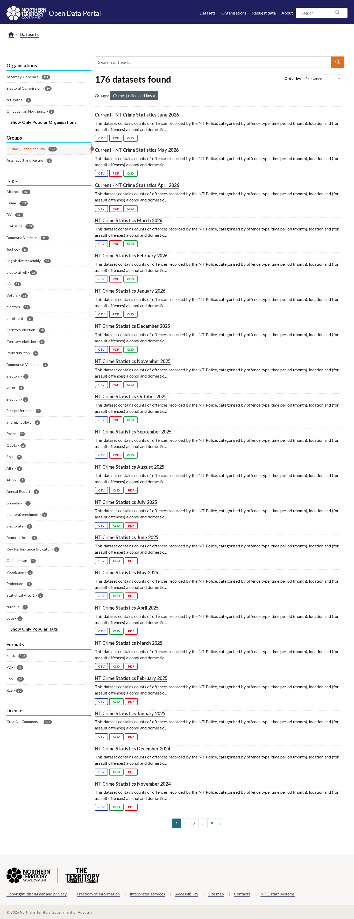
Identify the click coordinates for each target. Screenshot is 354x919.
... (203, 823)
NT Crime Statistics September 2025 (133, 432)
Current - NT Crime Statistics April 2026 (137, 185)
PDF (116, 138)
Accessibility (186, 893)
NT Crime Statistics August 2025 (129, 467)
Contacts (242, 893)
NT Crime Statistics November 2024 (133, 784)
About (287, 12)
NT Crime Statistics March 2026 (128, 220)
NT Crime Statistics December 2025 (132, 326)
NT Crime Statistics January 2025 (130, 713)
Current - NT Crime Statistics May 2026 (137, 150)
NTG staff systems (277, 893)
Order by (292, 78)
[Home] (11, 35)
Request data (264, 12)
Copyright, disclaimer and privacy (36, 893)
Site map (216, 893)
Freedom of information (98, 893)
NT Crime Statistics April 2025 (127, 608)
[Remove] (154, 96)
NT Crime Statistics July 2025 (126, 502)
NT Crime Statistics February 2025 (131, 678)
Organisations (233, 12)
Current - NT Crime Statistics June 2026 (137, 115)
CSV (101, 138)
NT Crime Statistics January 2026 (130, 291)
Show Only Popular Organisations (43, 122)
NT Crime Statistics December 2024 (132, 748)
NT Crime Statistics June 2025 (126, 537)
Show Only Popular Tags (34, 628)
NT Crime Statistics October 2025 (131, 396)
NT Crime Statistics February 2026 (131, 255)
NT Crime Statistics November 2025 (133, 361)
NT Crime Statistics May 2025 (126, 572)
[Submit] (337, 62)
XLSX (130, 138)
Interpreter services (147, 893)
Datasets (208, 12)
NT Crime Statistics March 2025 (128, 643)
